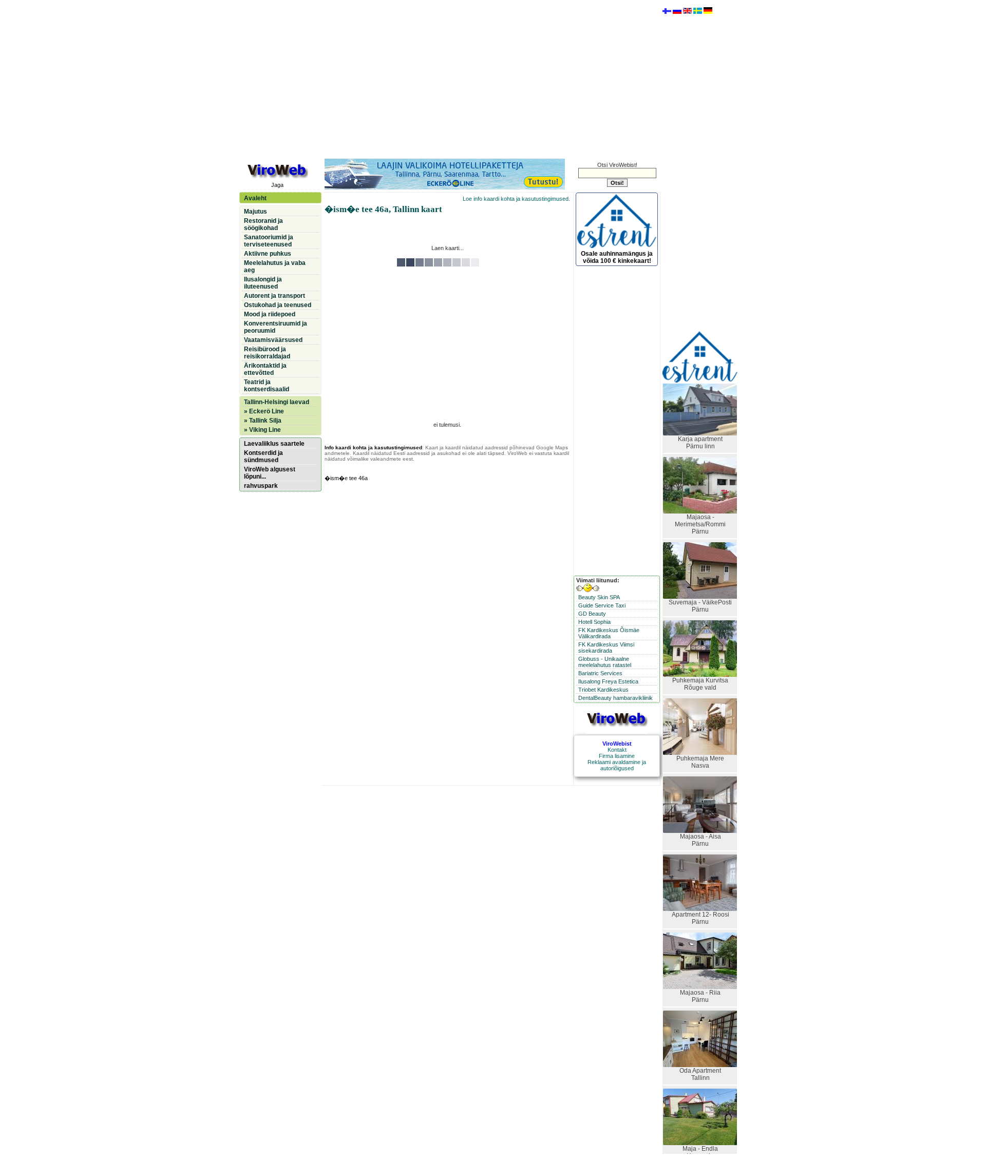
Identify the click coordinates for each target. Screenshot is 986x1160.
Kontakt (617, 750)
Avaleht (255, 198)
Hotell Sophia (594, 622)
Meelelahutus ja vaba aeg (275, 266)
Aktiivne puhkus (267, 253)
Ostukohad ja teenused (277, 305)
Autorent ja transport (274, 295)
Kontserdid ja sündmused (263, 456)
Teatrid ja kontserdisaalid (266, 385)
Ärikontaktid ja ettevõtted (265, 369)
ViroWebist (617, 743)
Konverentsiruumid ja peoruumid (275, 327)
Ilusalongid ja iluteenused (263, 283)
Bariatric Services (600, 673)
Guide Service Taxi (601, 605)
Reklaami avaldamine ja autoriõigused (616, 765)
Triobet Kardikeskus (603, 690)
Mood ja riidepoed (269, 314)
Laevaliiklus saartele (274, 443)
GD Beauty (592, 614)
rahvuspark (261, 485)
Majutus (255, 211)
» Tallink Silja (262, 420)
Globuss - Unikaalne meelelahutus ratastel (604, 662)
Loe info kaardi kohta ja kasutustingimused (515, 199)
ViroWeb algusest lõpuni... (269, 473)
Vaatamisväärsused (273, 340)
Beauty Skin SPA (599, 597)
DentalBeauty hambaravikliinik (615, 698)
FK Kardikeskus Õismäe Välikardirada (608, 633)
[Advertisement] (447, 78)
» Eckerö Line (264, 411)
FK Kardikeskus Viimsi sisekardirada (606, 647)
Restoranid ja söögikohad (263, 224)
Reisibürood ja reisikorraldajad (267, 353)
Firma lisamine (617, 756)
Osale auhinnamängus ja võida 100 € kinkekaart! (617, 257)
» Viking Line (262, 429)
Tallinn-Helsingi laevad (276, 402)
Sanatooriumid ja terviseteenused (268, 241)
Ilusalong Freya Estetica (608, 681)
